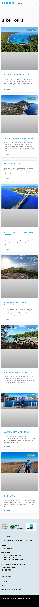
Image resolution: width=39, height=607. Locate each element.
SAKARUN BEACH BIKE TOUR (17, 74)
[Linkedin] (24, 602)
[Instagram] (17, 602)
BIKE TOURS (9, 496)
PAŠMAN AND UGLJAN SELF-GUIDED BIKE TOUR (16, 303)
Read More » (7, 89)
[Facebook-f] (14, 602)
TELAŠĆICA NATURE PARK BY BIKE (19, 138)
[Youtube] (21, 602)
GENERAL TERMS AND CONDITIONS (11, 589)
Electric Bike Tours (12, 163)
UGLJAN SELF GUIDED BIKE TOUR (19, 372)
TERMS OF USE (5, 581)
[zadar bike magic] (4, 527)
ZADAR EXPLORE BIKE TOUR (16, 432)
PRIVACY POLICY (6, 585)
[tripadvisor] (16, 527)
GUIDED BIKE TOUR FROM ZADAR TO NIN (19, 233)
